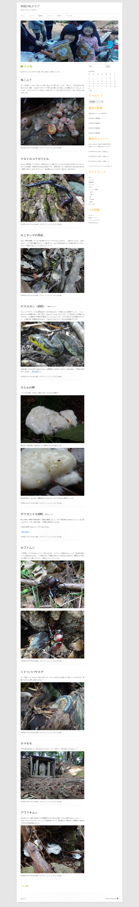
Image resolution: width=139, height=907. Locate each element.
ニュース (31, 16)
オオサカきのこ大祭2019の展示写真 (99, 144)
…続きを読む (36, 371)
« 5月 (90, 90)
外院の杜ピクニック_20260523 (98, 113)
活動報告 (40, 16)
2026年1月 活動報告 (94, 133)
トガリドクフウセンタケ (96, 166)
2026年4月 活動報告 (94, 123)
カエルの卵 (28, 387)
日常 (91, 194)
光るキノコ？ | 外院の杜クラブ (98, 147)
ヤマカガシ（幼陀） (33, 306)
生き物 (59, 148)
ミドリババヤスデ (32, 672)
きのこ (92, 192)
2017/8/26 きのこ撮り (95, 151)
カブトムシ (28, 547)
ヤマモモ (26, 743)
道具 (91, 202)
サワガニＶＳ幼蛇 (32, 514)
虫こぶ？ (26, 80)
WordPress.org (93, 223)
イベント (50, 16)
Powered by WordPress (110, 898)
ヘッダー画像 (94, 189)
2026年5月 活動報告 (94, 118)
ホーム (22, 16)
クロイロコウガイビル (35, 159)
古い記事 (24, 886)
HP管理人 (23, 148)
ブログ (59, 16)
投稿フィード (92, 218)
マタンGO (69, 16)
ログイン (91, 215)
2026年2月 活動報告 (94, 128)
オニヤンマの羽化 (32, 235)
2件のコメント (51, 306)
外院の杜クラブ (30, 6)
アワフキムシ (29, 812)
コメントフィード (94, 220)
